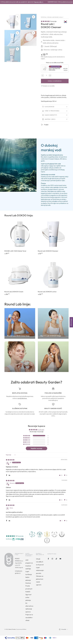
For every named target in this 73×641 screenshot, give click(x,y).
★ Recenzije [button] (71, 322)
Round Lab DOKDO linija (55, 17)
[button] (45, 21)
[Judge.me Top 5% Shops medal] (62, 534)
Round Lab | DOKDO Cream (13, 292)
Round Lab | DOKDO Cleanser (48, 251)
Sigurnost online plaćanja (28, 597)
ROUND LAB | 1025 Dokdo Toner (15, 251)
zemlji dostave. (22, 398)
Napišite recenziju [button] (36, 448)
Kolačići (27, 591)
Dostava (50, 56)
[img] (10, 460)
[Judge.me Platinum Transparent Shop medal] (32, 534)
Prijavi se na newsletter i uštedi (29, 617)
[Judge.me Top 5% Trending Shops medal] (47, 540)
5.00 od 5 (41, 429)
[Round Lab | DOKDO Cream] (19, 275)
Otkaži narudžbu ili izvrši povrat (40, 562)
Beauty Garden (12, 629)
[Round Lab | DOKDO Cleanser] (53, 234)
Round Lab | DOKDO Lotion (47, 292)
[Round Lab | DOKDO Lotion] (53, 275)
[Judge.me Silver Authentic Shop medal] (54, 534)
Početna (43, 17)
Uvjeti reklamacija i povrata (40, 570)
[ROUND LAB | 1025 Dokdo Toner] (19, 234)
